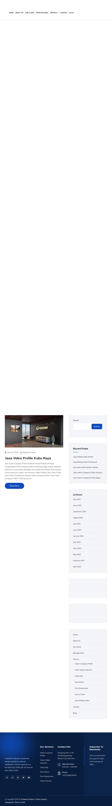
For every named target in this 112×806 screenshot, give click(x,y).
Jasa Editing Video (82, 700)
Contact (63, 13)
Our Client (29, 13)
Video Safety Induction (83, 670)
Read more (14, 486)
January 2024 (78, 536)
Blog (71, 13)
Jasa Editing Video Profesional (85, 462)
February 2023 (78, 561)
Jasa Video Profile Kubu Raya (28, 458)
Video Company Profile (84, 664)
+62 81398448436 (69, 775)
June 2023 (77, 548)
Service (53, 13)
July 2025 (77, 499)
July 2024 (77, 524)
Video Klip (79, 676)
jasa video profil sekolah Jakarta (85, 467)
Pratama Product (27, 799)
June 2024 (77, 530)
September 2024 (79, 512)
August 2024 (78, 518)
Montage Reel (42, 13)
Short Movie (79, 682)
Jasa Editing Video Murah (83, 457)
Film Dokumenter (81, 688)
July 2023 (77, 542)
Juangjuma (9, 802)
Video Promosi (46, 781)
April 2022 (77, 567)
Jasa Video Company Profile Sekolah (87, 473)
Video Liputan (41, 799)
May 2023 (77, 554)
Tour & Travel (80, 694)
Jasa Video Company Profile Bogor (86, 478)
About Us (19, 13)
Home (11, 13)
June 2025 (77, 505)
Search (76, 420)
